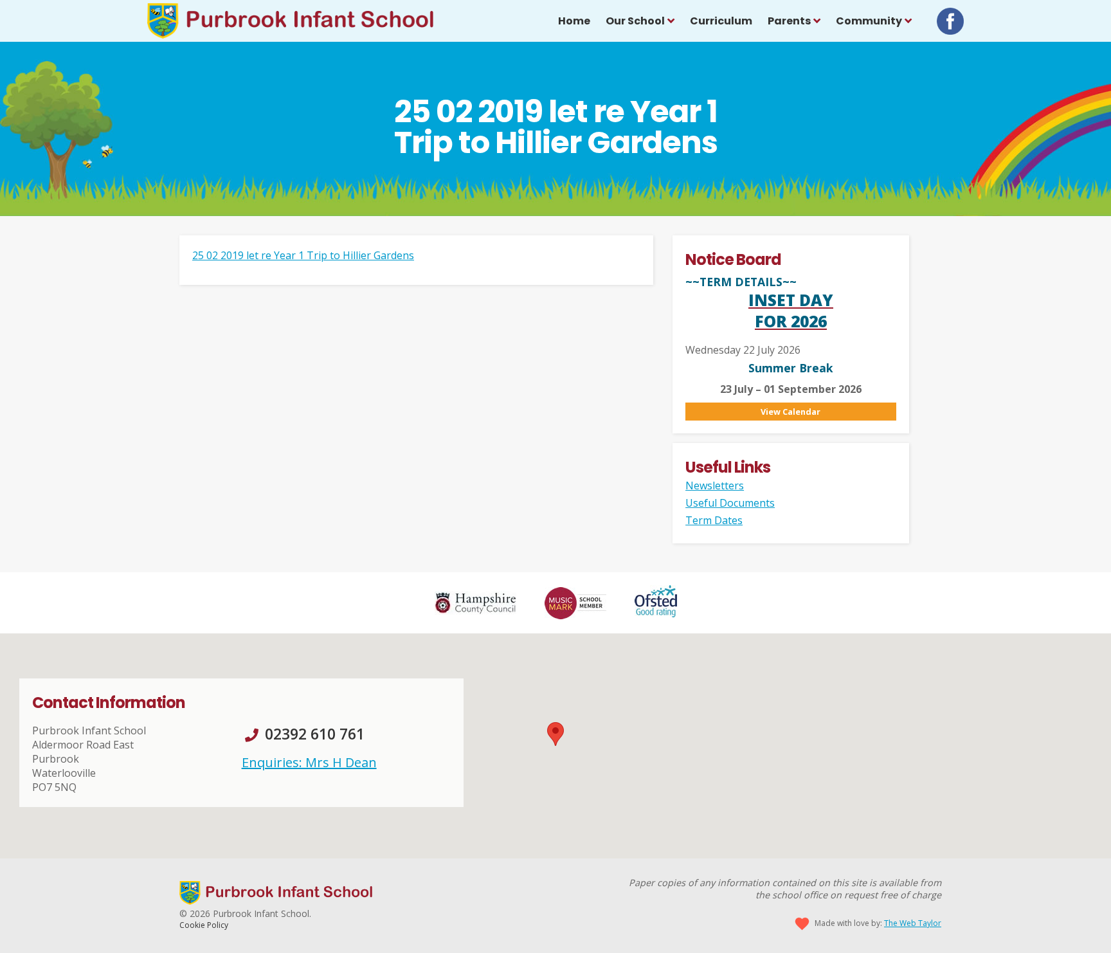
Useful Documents (730, 503)
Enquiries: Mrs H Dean (309, 762)
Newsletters (714, 485)
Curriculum (721, 21)
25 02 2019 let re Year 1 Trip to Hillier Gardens (303, 255)
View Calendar (790, 411)
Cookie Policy (203, 925)
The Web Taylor (912, 923)
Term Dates (714, 520)
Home (574, 21)
